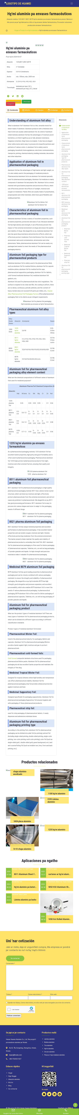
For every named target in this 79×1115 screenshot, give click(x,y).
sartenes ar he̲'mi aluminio (59, 874)
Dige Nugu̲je (12, 1076)
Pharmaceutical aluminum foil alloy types (66, 166)
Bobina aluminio (49, 1042)
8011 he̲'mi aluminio (17, 340)
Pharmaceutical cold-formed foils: (67, 238)
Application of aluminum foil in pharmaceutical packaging (66, 136)
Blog (9, 1086)
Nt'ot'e (27, 110)
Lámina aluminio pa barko (25, 899)
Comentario (10, 963)
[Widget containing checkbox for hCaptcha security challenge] (20, 1009)
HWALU (70, 1108)
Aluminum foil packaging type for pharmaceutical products (66, 158)
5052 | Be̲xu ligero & (59, 887)
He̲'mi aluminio (33, 30)
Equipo (40, 110)
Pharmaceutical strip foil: (67, 261)
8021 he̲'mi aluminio (17, 349)
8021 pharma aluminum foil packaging (66, 204)
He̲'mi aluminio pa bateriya (25, 887)
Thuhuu (9, 994)
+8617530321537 (15, 1059)
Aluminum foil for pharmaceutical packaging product (66, 222)
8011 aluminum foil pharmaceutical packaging (66, 196)
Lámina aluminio (49, 1039)
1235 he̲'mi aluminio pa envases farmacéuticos (66, 187)
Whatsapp (27, 102)
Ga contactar (15, 958)
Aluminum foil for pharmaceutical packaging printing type (66, 269)
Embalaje (54, 110)
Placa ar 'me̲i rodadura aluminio (54, 1055)
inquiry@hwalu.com (15, 1055)
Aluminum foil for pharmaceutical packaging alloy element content (66, 176)
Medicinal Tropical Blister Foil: (67, 247)
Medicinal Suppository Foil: (67, 255)
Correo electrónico (14, 102)
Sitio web (53, 994)
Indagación (10, 104)
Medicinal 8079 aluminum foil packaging (66, 212)
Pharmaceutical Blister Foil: (67, 230)
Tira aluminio (48, 1045)
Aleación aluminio (14, 1079)
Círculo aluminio (49, 1052)
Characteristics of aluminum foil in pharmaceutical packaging (66, 147)
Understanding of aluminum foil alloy (66, 127)
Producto (23, 30)
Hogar (16, 30)
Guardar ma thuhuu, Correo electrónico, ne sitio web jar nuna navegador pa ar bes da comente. (39, 1003)
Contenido (14, 110)
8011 (25, 874)
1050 (59, 919)
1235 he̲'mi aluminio (17, 330)
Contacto (67, 110)
